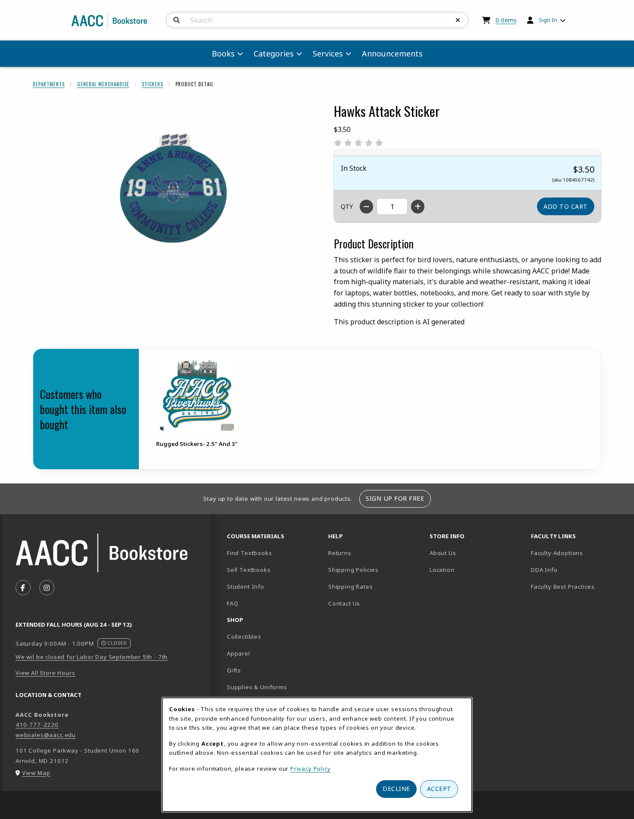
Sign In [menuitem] (548, 20)
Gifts (234, 670)
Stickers (152, 84)
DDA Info (544, 570)
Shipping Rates (350, 586)
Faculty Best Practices (563, 586)
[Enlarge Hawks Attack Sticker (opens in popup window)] (172, 197)
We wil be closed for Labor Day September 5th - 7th (92, 657)
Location (472, 569)
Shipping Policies (353, 570)
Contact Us (344, 603)
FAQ (232, 603)
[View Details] (197, 393)
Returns (340, 553)
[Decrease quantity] (366, 206)
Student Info (245, 586)
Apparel (238, 653)
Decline (396, 788)
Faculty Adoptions (557, 553)
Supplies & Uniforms (257, 687)
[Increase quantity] (417, 206)
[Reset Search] (458, 20)
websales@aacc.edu (46, 735)
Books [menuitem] (223, 53)
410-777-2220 (37, 724)
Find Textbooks (249, 553)
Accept (439, 788)
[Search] (176, 20)
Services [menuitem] (328, 53)
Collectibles (244, 636)
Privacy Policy (310, 768)
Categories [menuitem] (274, 53)
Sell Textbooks (249, 570)
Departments (49, 84)
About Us (443, 553)
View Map (36, 773)
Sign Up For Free (395, 498)
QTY (347, 206)
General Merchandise (103, 84)
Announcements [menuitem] (392, 53)
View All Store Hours (45, 673)
